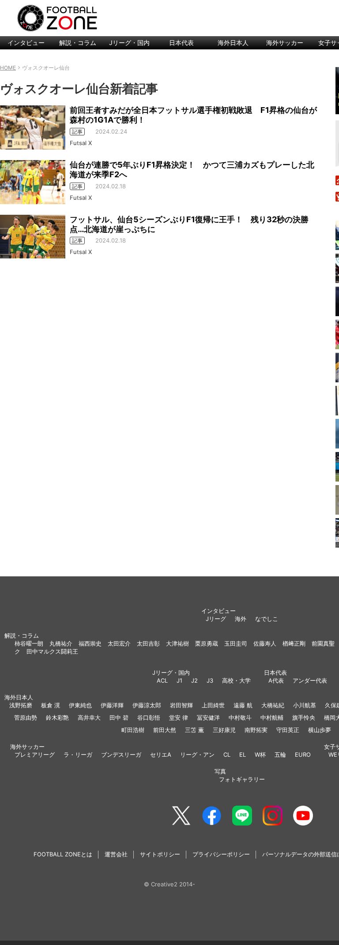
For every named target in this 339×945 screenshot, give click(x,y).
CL (226, 754)
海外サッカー (284, 42)
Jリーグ (216, 618)
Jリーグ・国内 (129, 42)
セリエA (160, 754)
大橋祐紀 (272, 705)
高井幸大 (89, 717)
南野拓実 (256, 729)
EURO (303, 754)
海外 (240, 618)
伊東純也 (80, 705)
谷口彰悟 (148, 717)
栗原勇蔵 (206, 643)
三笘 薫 (194, 729)
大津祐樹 (177, 643)
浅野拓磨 (20, 705)
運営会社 (116, 854)
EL (242, 754)
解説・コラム (77, 42)
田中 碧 (118, 717)
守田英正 (287, 729)
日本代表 (181, 42)
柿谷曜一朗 (29, 643)
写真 (220, 771)
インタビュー (26, 42)
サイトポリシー (160, 854)
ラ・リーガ (78, 754)
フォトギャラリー (242, 779)
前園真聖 (323, 643)
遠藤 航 (243, 705)
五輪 (280, 754)
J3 (210, 680)
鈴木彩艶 (57, 717)
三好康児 (224, 729)
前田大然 (164, 729)
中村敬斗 (240, 717)
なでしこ (266, 618)
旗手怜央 (303, 717)
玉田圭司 (235, 643)
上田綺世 (213, 705)
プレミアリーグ (35, 754)
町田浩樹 (132, 729)
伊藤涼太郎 (146, 705)
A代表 (276, 680)
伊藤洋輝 (112, 705)
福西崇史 (90, 643)
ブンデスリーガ (121, 754)
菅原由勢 (25, 717)
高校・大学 (236, 680)
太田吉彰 (148, 643)
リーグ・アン (197, 754)
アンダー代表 (310, 680)
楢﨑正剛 (293, 643)
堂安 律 (178, 717)
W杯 (260, 754)
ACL (162, 680)
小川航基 (304, 705)
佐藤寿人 (264, 643)
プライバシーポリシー (221, 854)
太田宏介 (119, 643)
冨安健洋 (208, 717)
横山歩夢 (319, 729)
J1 (179, 680)
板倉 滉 (50, 705)
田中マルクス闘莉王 (52, 651)
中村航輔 (271, 717)
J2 (194, 680)
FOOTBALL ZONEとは (63, 854)
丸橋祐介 (60, 643)
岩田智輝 (181, 705)
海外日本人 (233, 42)
